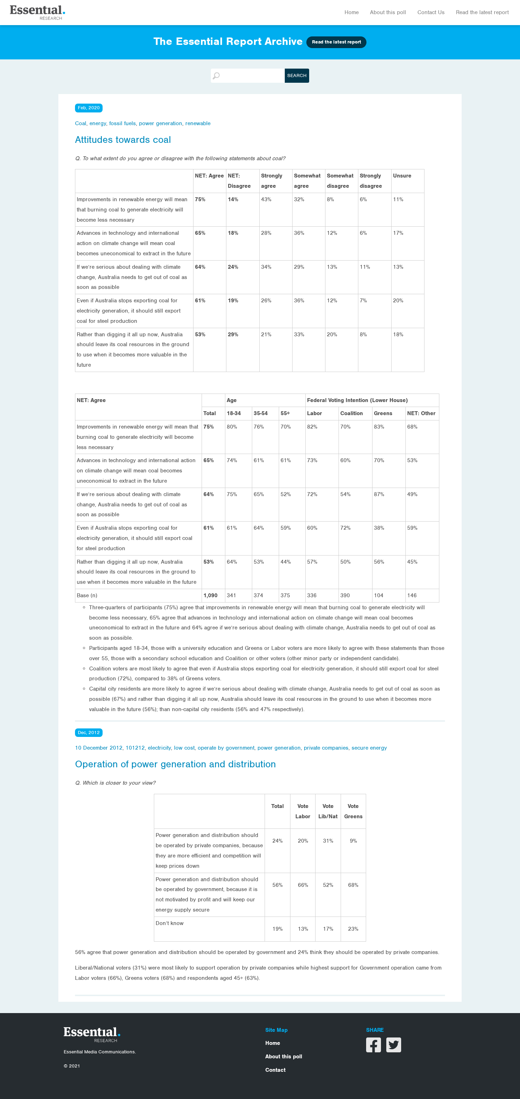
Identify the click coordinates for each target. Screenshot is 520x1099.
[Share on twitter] (393, 1049)
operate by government (226, 747)
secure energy (369, 747)
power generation (160, 123)
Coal (80, 123)
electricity (159, 747)
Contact (275, 1070)
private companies (326, 747)
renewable (197, 123)
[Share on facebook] (374, 1049)
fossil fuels (122, 123)
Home (352, 12)
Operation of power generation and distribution (175, 764)
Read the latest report (482, 12)
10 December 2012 (98, 747)
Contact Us (431, 12)
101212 (135, 747)
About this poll (388, 12)
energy (97, 123)
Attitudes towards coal (123, 140)
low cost (184, 747)
